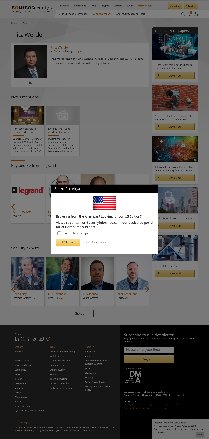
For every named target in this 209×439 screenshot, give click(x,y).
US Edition (68, 242)
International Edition (95, 242)
